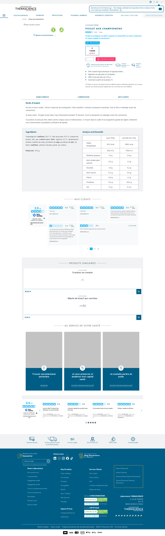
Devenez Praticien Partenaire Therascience (128, 476)
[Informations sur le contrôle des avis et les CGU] (44, 218)
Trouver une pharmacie (34, 493)
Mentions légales (43, 527)
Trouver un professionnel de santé (37, 488)
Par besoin (40, 15)
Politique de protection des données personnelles (78, 527)
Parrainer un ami (32, 501)
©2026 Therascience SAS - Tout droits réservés (111, 527)
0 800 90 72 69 (91, 512)
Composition (83, 97)
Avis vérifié (72, 207)
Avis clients (123, 97)
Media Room (65, 517)
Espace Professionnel (122, 468)
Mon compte (93, 473)
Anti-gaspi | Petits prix (129, 15)
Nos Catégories (4, 15)
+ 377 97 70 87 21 (91, 504)
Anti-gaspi (64, 502)
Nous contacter (93, 477)
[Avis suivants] (98, 249)
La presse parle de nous (68, 513)
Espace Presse (66, 509)
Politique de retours (94, 489)
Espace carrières (32, 505)
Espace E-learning (121, 472)
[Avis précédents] (87, 248)
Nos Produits (66, 469)
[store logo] (25, 8)
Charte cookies (55, 527)
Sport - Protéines (65, 493)
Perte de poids (57, 15)
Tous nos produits (20, 15)
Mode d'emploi (42, 97)
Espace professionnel (154, 15)
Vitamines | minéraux (79, 15)
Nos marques (65, 477)
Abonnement (31, 497)
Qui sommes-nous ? (33, 472)
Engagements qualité (34, 480)
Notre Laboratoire (35, 468)
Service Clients (95, 469)
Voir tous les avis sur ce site (36, 223)
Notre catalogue (66, 473)
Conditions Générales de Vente (98, 485)
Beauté (63, 489)
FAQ (90, 481)
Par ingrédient (65, 485)
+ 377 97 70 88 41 (91, 516)
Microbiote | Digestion (104, 15)
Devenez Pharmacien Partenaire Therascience (125, 481)
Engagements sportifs (34, 484)
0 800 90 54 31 (90, 500)
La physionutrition (32, 476)
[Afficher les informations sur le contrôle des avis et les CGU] (36, 413)
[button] (159, 2)
